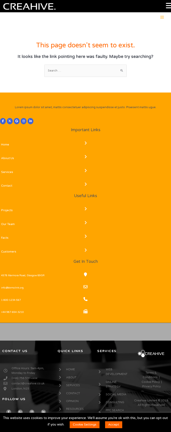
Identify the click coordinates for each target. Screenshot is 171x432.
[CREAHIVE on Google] (17, 121)
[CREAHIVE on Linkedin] (30, 121)
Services (7, 172)
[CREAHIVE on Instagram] (23, 121)
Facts (4, 238)
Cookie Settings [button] (84, 424)
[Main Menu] (162, 17)
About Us (7, 158)
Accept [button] (113, 424)
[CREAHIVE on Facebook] (3, 121)
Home (5, 144)
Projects (7, 210)
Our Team (8, 224)
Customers (8, 251)
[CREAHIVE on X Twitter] (10, 121)
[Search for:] (85, 70)
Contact (6, 186)
